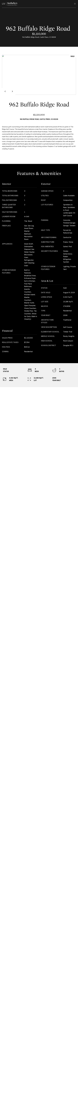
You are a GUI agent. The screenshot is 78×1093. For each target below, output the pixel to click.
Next (12, 91)
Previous (5, 91)
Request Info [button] (9, 157)
